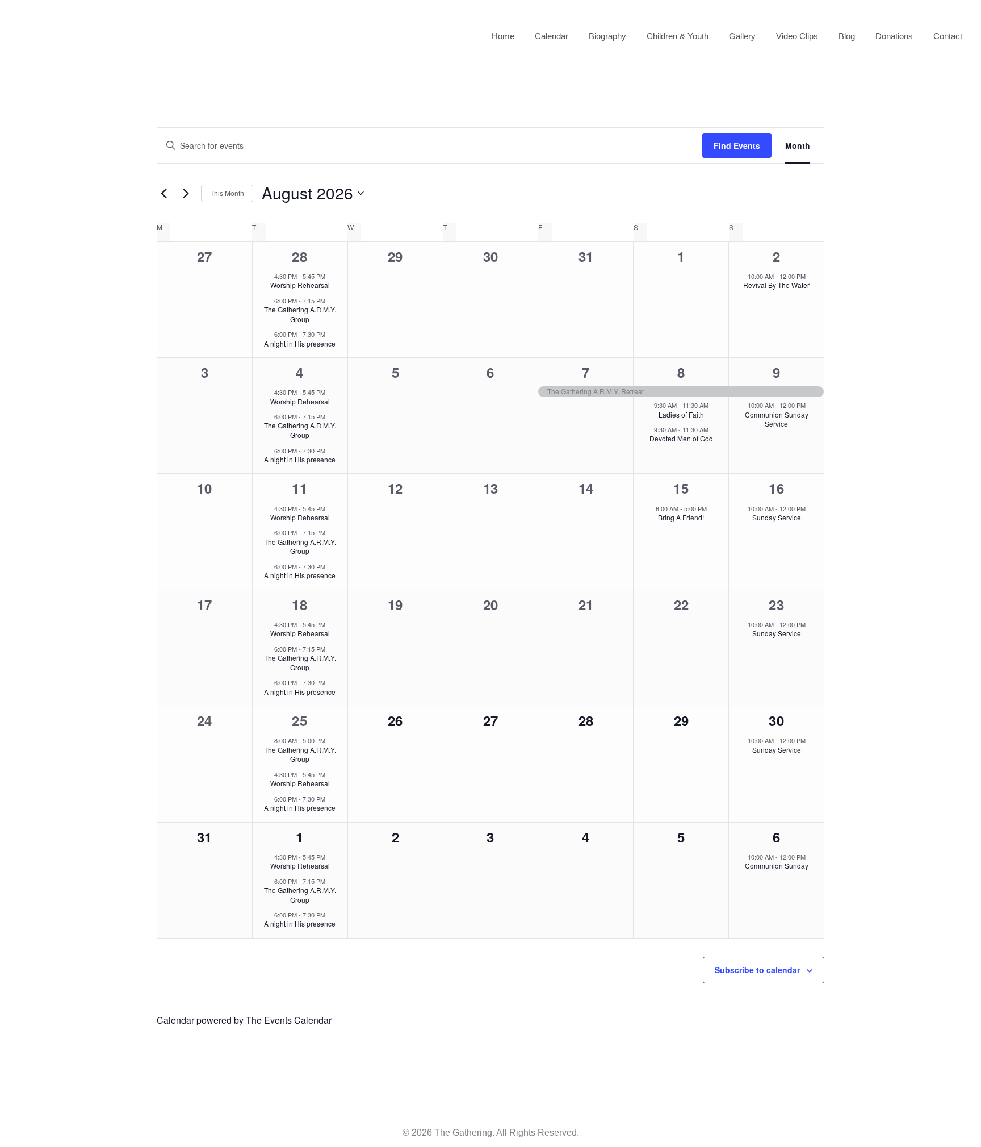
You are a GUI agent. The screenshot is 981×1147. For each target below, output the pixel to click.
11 (300, 488)
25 (300, 720)
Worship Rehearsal (300, 285)
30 (777, 720)
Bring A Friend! (681, 517)
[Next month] (185, 193)
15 (681, 488)
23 (777, 604)
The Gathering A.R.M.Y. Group (300, 314)
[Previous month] (163, 193)
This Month (227, 193)
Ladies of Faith (681, 414)
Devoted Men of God (681, 438)
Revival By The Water (776, 285)
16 (777, 488)
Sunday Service (776, 517)
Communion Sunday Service (776, 419)
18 (300, 604)
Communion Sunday (776, 865)
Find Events (737, 145)
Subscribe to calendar (757, 969)
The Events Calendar (289, 1020)
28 (300, 256)
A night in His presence (300, 343)
